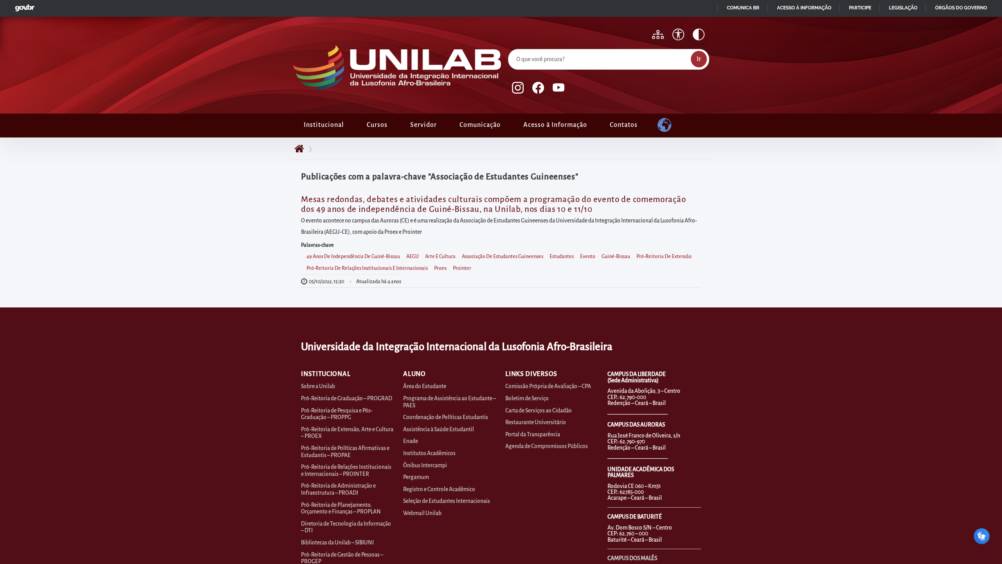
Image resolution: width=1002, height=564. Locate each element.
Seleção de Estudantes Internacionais (446, 501)
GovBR (23, 5)
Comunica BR (743, 8)
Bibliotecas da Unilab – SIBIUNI (337, 543)
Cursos (377, 124)
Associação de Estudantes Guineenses (502, 256)
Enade (410, 441)
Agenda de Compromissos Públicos (546, 446)
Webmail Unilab (422, 513)
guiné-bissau (616, 256)
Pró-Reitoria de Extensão (664, 256)
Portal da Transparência (532, 434)
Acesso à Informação (555, 124)
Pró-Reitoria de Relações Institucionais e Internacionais (367, 268)
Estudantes (562, 256)
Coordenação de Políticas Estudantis (445, 417)
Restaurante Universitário (535, 422)
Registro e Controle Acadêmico (439, 489)
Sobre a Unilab (318, 386)
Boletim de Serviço (527, 398)
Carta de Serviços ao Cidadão (538, 411)
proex (440, 268)
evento (587, 256)
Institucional (324, 124)
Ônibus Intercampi (425, 465)
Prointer (462, 268)
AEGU (412, 256)
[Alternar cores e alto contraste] (698, 34)
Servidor (423, 124)
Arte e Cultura (440, 256)
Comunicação (480, 124)
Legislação (903, 8)
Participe (860, 8)
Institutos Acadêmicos (429, 453)
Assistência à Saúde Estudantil (438, 429)
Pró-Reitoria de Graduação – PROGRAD (346, 398)
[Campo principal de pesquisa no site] (510, 47)
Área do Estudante (424, 386)
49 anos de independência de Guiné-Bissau (353, 256)
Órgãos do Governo (961, 8)
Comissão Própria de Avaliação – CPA (548, 386)
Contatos (624, 124)
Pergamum (416, 477)
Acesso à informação (804, 8)
